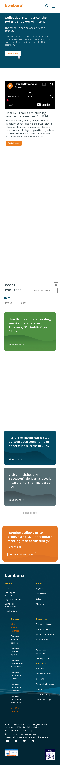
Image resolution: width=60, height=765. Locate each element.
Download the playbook (21, 264)
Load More (30, 512)
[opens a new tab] (7, 741)
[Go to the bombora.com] (14, 5)
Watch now (13, 143)
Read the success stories (21, 554)
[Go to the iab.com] (11, 752)
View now (14, 459)
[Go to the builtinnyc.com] (50, 754)
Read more (13, 53)
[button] (46, 6)
